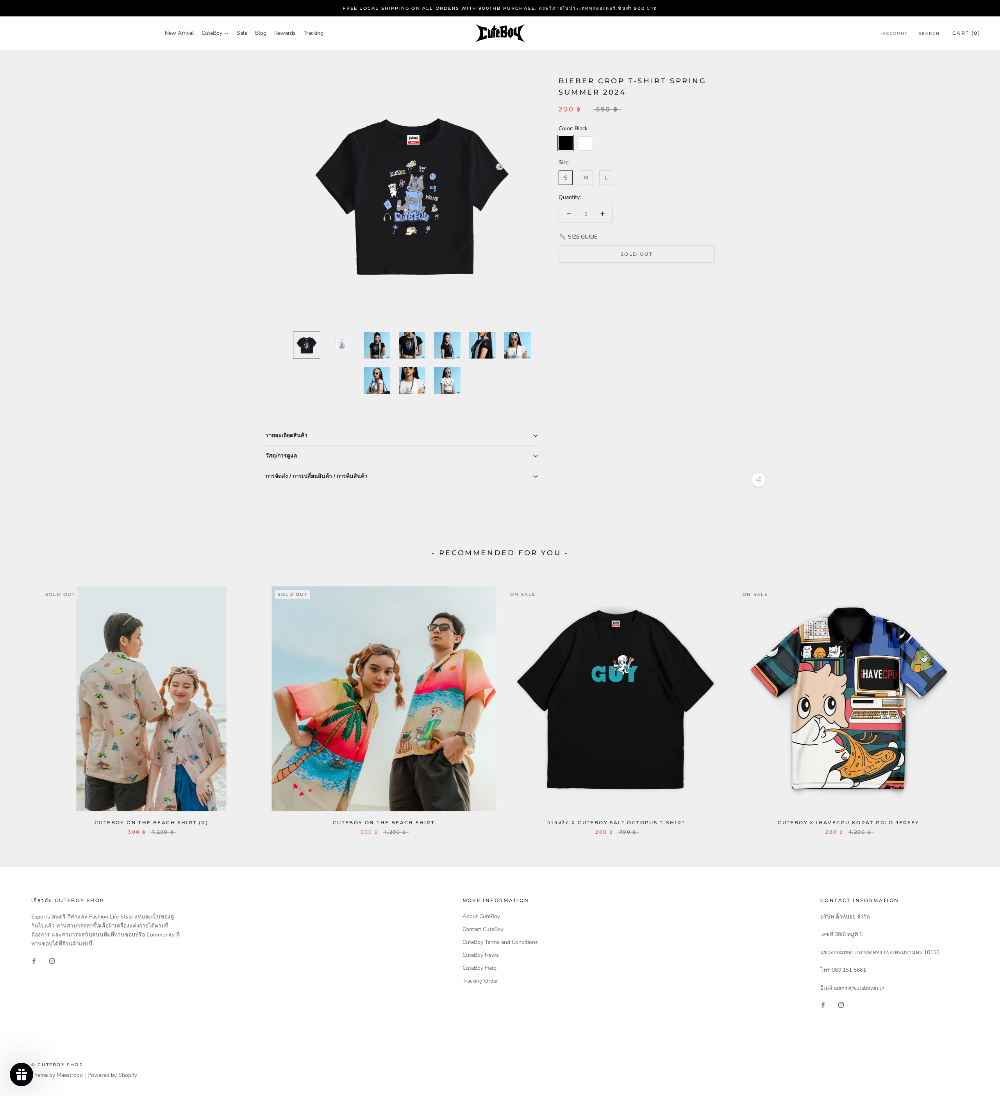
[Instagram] (52, 960)
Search (929, 33)
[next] (975, 702)
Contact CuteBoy (483, 929)
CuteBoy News (480, 955)
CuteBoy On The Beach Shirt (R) (151, 822)
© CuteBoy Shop (57, 1064)
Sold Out (637, 254)
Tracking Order (480, 981)
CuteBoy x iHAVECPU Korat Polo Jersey (848, 822)
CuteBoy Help (479, 968)
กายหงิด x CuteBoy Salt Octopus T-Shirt (616, 822)
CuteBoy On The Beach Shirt (384, 822)
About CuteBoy (481, 916)
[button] (578, 236)
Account (895, 33)
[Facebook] (34, 960)
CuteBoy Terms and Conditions (500, 942)
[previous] (24, 702)
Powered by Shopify (112, 1075)
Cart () (966, 33)
